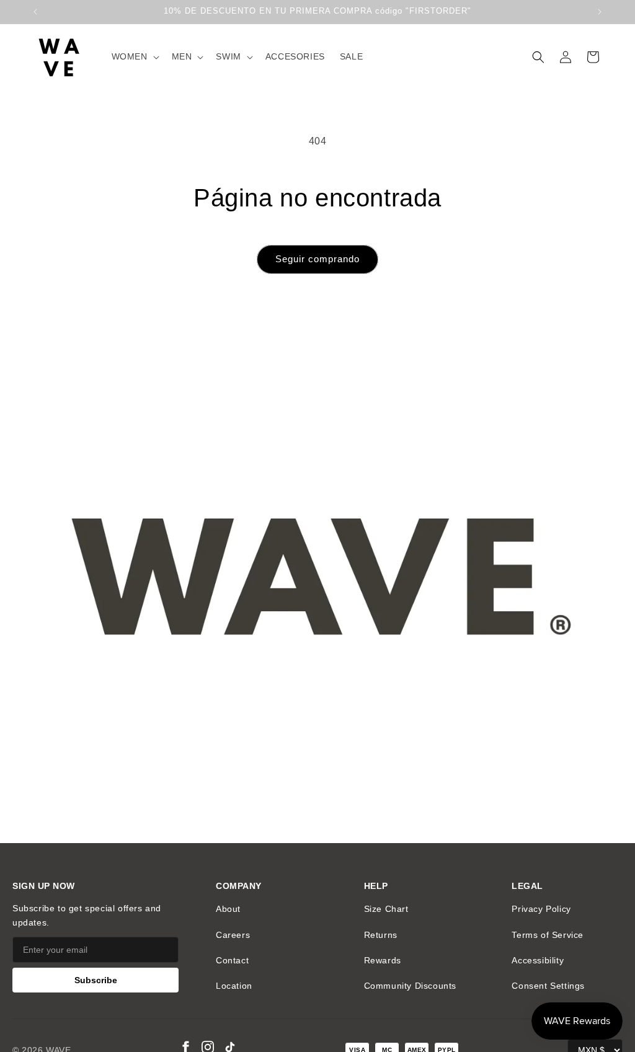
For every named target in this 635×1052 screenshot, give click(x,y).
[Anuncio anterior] (35, 12)
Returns (380, 935)
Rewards (382, 960)
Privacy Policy (541, 909)
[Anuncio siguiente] (599, 12)
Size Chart (386, 909)
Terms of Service (548, 935)
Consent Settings (548, 986)
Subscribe (95, 980)
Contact (232, 960)
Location (234, 986)
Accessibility (538, 960)
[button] (134, 56)
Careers (233, 935)
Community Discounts (410, 986)
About (228, 909)
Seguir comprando (317, 259)
